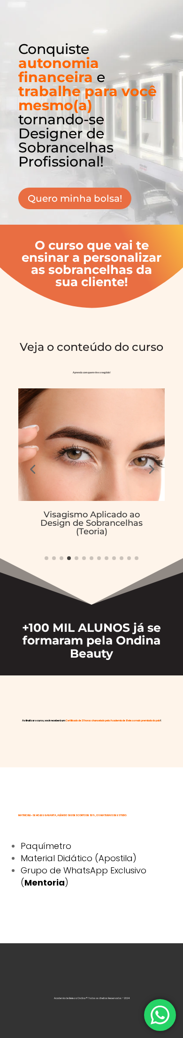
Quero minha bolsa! (75, 198)
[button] (32, 469)
